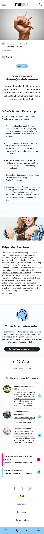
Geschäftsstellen (38, 530)
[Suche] (40, 4)
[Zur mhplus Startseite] (22, 4)
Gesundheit (22, 66)
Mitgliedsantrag (27, 530)
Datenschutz (22, 504)
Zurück (9, 57)
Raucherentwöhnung (11, 119)
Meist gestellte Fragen (16, 530)
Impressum (22, 512)
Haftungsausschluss (22, 369)
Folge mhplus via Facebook (14, 488)
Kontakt (5, 530)
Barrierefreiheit (22, 520)
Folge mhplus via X (22, 488)
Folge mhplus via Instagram (29, 488)
